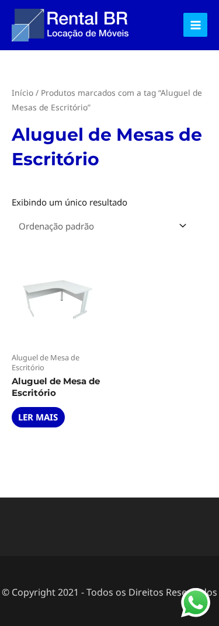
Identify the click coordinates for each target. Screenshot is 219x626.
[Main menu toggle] (195, 25)
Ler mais (38, 417)
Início (22, 92)
